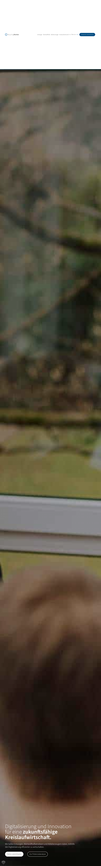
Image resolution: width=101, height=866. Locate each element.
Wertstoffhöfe (46, 35)
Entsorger (39, 35)
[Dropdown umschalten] (77, 34)
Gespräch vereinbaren (87, 34)
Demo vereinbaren (14, 854)
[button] (3, 862)
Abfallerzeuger (55, 35)
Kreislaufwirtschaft (64, 35)
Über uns (73, 34)
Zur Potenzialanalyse (37, 854)
